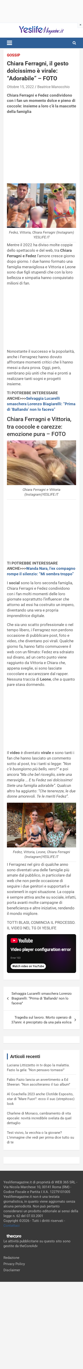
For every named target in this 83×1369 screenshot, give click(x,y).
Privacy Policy (14, 1264)
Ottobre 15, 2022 (20, 87)
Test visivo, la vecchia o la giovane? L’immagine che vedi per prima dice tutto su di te (40, 1137)
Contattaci (11, 1226)
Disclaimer (11, 1270)
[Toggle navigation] (9, 43)
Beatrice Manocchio (53, 87)
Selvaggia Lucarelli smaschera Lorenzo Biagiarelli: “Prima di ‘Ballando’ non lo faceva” (41, 404)
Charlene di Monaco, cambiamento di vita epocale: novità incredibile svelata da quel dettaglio (39, 1118)
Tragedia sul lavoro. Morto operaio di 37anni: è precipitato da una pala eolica (41, 1019)
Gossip (13, 55)
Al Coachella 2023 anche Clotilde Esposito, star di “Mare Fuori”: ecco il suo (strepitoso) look (40, 1099)
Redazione (11, 1258)
